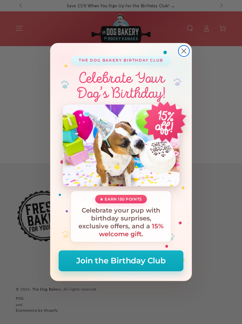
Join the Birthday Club (121, 260)
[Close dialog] (183, 51)
